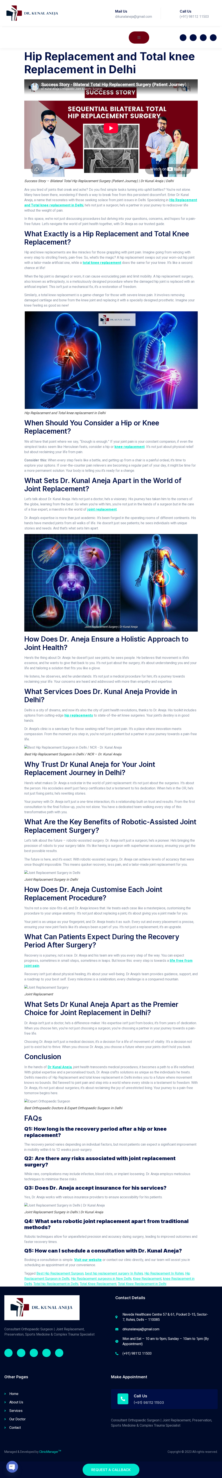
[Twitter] (193, 37)
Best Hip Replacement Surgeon (60, 1273)
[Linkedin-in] (46, 1353)
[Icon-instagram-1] (213, 37)
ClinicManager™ (50, 1452)
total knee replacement (102, 262)
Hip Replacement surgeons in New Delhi (101, 1278)
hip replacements (78, 715)
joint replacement (102, 509)
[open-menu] (139, 37)
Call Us (185, 11)
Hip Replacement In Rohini (164, 1273)
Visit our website (88, 1259)
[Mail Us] (108, 13)
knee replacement (129, 446)
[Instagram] (34, 1353)
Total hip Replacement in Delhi (55, 1284)
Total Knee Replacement (98, 1284)
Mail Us (121, 11)
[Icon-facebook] (183, 37)
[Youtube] (203, 37)
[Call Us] (173, 13)
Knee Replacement (147, 1278)
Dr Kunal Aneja (60, 1067)
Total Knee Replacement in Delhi (142, 1284)
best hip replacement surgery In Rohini (114, 1273)
